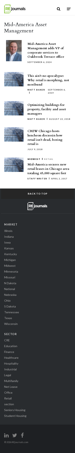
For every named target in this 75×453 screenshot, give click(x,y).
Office (8, 392)
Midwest (34, 159)
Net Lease (11, 386)
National (9, 289)
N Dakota (10, 283)
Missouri (9, 277)
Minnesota (11, 271)
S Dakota (10, 306)
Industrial (10, 369)
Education (10, 346)
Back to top (38, 193)
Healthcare (11, 357)
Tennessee (11, 312)
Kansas (9, 248)
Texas (8, 318)
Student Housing (15, 415)
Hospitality (11, 363)
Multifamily (11, 381)
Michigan (10, 260)
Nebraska (10, 294)
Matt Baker (36, 89)
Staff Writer (37, 178)
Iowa (7, 242)
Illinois (8, 231)
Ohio (7, 300)
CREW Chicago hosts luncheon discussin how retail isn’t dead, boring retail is (45, 137)
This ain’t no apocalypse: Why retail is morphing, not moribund (48, 80)
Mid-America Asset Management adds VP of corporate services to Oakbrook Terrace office (46, 50)
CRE (7, 340)
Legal (7, 375)
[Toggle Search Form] (58, 9)
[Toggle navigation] (69, 8)
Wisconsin (11, 324)
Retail (48, 159)
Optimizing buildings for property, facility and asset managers (47, 109)
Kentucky (10, 254)
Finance (9, 352)
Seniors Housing (14, 410)
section (9, 404)
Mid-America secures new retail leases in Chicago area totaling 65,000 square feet (48, 168)
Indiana (9, 236)
